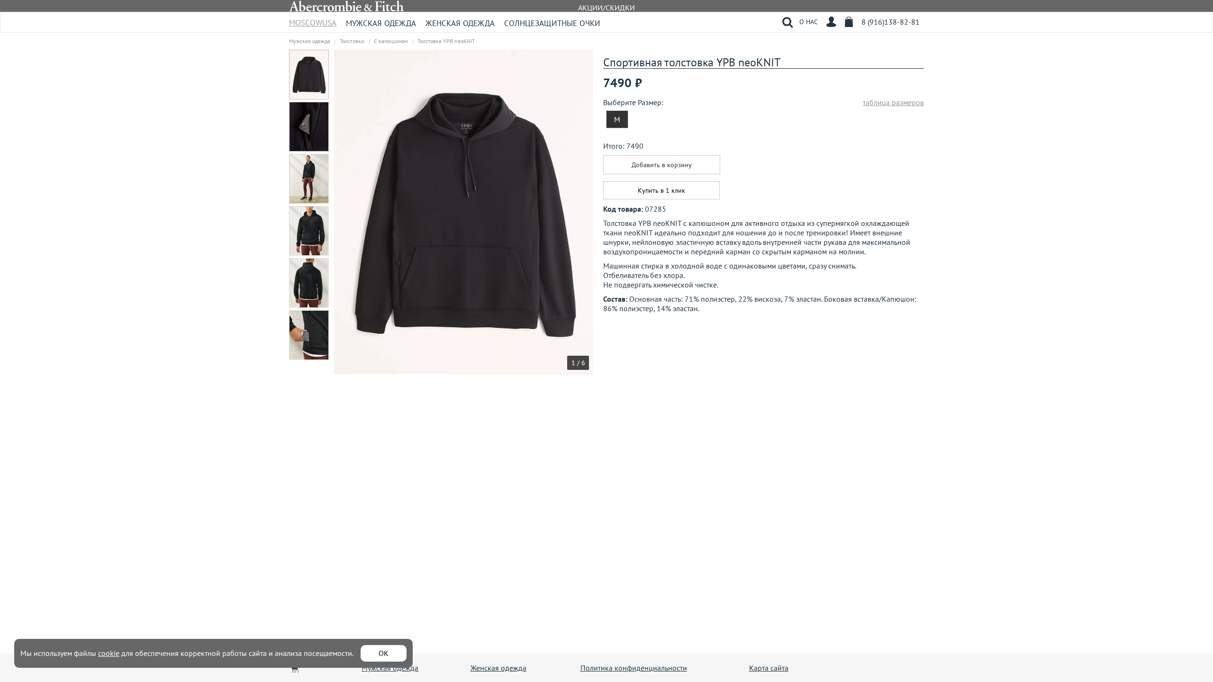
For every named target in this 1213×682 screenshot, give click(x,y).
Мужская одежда (381, 23)
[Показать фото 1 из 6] (314, 74)
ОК (384, 653)
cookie (108, 653)
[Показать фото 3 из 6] (314, 179)
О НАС (808, 22)
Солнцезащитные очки (552, 23)
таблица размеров (893, 102)
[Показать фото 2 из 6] (314, 127)
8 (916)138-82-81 (890, 22)
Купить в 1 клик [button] (661, 190)
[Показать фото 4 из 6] (314, 231)
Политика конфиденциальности (633, 668)
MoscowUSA (312, 20)
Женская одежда (460, 23)
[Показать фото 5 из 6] (314, 283)
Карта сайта (768, 668)
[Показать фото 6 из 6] (314, 335)
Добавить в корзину (662, 165)
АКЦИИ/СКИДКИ (606, 7)
